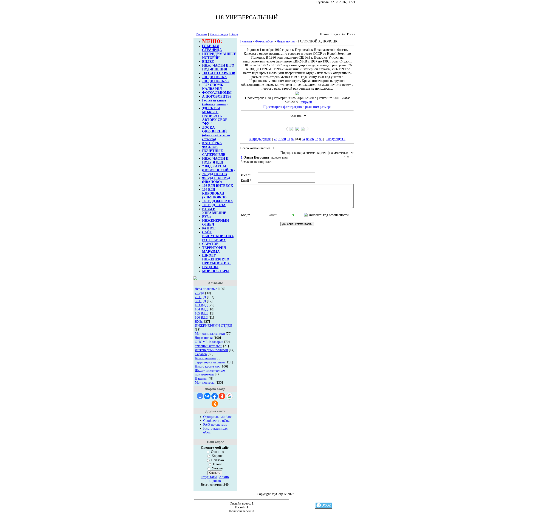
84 (303, 139)
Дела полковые (206, 289)
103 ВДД (201, 305)
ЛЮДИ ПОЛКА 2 (215, 81)
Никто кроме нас (207, 366)
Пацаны (201, 378)
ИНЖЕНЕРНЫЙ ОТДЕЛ (213, 325)
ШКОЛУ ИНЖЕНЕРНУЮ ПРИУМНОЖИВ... (216, 259)
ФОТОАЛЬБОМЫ (217, 92)
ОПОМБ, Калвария (209, 342)
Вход (234, 34)
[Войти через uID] (200, 396)
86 (312, 139)
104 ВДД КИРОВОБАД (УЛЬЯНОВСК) (214, 193)
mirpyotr (306, 102)
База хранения (205, 358)
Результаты (209, 477)
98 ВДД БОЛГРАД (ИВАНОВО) (216, 180)
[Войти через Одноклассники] (215, 403)
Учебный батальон (208, 346)
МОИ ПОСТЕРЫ (215, 271)
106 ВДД (201, 317)
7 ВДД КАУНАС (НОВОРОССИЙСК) (218, 168)
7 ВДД (199, 293)
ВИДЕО (208, 61)
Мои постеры (205, 382)
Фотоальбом (264, 41)
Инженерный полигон (211, 350)
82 (292, 139)
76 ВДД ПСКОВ (214, 174)
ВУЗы (206, 216)
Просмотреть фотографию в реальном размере (297, 107)
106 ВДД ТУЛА (214, 205)
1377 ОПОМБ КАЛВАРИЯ (212, 86)
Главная (201, 34)
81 (288, 139)
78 (275, 139)
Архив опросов (219, 479)
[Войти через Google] (229, 396)
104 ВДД (201, 309)
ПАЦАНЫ (210, 267)
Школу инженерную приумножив (210, 372)
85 (308, 139)
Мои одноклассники (210, 333)
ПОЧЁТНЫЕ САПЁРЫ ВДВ (213, 152)
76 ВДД (200, 297)
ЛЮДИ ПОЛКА (214, 77)
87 (316, 139)
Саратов (201, 354)
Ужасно (217, 468)
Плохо (217, 464)
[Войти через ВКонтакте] (207, 396)
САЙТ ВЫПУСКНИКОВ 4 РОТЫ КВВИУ (218, 236)
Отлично (217, 451)
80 (284, 139)
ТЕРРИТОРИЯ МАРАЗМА (214, 249)
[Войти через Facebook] (214, 396)
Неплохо (217, 460)
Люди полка (204, 338)
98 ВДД (200, 301)
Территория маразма (210, 362)
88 (320, 139)
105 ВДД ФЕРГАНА (217, 201)
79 (280, 139)
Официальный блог (217, 417)
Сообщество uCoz (216, 420)
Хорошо (217, 456)
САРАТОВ (210, 244)
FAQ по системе (215, 424)
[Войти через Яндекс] (222, 396)
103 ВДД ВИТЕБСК (217, 185)
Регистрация (219, 34)
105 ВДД (201, 313)
